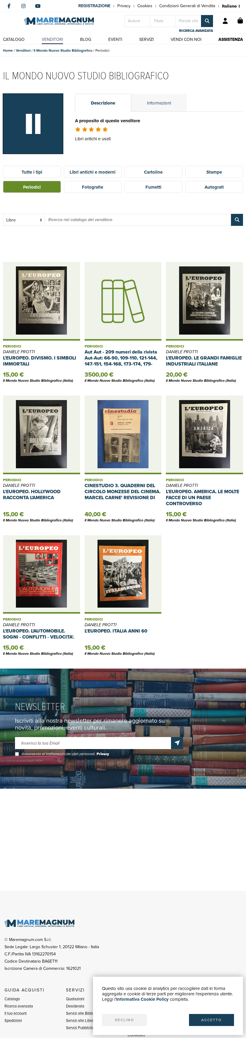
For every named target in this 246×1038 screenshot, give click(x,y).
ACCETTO (211, 1020)
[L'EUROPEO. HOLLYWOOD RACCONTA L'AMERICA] (41, 435)
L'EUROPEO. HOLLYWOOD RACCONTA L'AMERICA (32, 494)
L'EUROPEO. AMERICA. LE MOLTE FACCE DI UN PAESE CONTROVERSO (202, 497)
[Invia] (177, 743)
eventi (115, 39)
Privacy (123, 6)
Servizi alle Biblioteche (85, 1013)
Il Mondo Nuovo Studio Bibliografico (63, 50)
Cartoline (153, 172)
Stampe (214, 172)
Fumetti (153, 187)
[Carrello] (240, 21)
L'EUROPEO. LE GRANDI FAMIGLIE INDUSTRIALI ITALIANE (204, 360)
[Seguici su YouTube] (38, 6)
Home (8, 50)
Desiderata (75, 1006)
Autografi (214, 187)
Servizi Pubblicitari (81, 1027)
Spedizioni (13, 1020)
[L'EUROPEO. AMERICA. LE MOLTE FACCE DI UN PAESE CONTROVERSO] (204, 435)
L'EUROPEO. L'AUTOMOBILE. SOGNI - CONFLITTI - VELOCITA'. (38, 633)
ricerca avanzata (196, 30)
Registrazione (94, 6)
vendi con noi (186, 39)
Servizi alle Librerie (82, 1020)
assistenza (230, 39)
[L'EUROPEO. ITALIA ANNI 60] (123, 574)
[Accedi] (225, 21)
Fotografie (92, 187)
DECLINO (124, 1020)
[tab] (103, 103)
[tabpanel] (159, 137)
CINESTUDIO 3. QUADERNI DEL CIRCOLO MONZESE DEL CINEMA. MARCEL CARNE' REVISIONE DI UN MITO (122, 494)
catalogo (14, 39)
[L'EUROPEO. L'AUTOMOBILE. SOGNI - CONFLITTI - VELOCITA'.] (41, 574)
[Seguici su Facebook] (9, 6)
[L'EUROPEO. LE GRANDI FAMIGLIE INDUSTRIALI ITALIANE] (204, 301)
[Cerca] (207, 21)
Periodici (32, 187)
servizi (146, 39)
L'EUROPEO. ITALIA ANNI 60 (116, 630)
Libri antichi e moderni (93, 172)
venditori (52, 39)
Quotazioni (75, 999)
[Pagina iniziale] (59, 21)
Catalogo (12, 999)
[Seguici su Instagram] (23, 6)
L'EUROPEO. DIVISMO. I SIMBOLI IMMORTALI (39, 360)
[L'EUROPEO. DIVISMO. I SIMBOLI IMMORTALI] (41, 301)
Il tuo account (15, 1013)
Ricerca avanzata (18, 1006)
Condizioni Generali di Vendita (187, 6)
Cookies (144, 6)
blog (85, 39)
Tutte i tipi (32, 172)
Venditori (23, 50)
